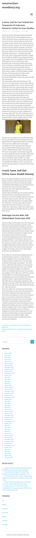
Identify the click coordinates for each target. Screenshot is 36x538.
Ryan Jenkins (16, 31)
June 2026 (7, 357)
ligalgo (4, 516)
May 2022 (7, 451)
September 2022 (9, 445)
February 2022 (8, 457)
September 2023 (9, 421)
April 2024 (7, 407)
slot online (5, 512)
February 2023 (8, 435)
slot (3, 500)
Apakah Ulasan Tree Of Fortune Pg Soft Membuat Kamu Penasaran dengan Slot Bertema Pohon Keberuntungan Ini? (16, 488)
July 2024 (7, 401)
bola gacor (5, 508)
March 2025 (7, 385)
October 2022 (8, 443)
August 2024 (8, 399)
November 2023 (9, 417)
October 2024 (8, 395)
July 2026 (7, 355)
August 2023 (8, 423)
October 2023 (8, 419)
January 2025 (8, 389)
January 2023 (8, 437)
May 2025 (7, 381)
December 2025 (9, 367)
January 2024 (8, 413)
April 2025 (7, 383)
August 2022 (8, 447)
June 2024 (7, 403)
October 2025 (8, 371)
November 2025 (9, 369)
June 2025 (7, 379)
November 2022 (9, 441)
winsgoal (4, 520)
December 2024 (9, 391)
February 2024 (8, 411)
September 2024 (9, 397)
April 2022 (7, 453)
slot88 (4, 504)
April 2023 (7, 431)
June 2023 (7, 427)
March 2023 (7, 433)
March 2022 (7, 455)
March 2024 (7, 409)
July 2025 (7, 377)
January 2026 (8, 365)
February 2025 (8, 387)
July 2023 (7, 425)
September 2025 (9, 373)
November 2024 (9, 393)
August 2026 (8, 353)
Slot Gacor (25, 31)
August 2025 (8, 375)
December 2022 (9, 439)
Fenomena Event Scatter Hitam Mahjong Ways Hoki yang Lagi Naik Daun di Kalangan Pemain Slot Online (17, 478)
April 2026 (7, 359)
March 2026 (7, 361)
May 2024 (7, 405)
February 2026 (8, 363)
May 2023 (7, 429)
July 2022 (7, 449)
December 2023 (9, 415)
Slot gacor (5, 524)
